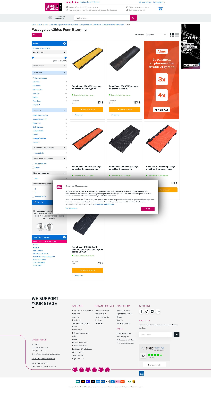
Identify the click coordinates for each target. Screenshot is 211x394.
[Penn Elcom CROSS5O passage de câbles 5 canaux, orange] (161, 140)
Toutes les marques (40, 78)
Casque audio (77, 330)
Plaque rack (37, 123)
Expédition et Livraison (124, 314)
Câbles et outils (77, 352)
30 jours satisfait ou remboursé (139, 7)
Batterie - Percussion (79, 342)
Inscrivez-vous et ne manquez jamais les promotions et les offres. (158, 326)
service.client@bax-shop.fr (46, 367)
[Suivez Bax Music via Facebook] (141, 311)
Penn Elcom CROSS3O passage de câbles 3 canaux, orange (86, 167)
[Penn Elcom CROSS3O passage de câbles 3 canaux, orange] (87, 140)
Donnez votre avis (154, 365)
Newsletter (98, 320)
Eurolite (35, 97)
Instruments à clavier (79, 346)
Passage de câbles (39, 138)
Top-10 (38, 35)
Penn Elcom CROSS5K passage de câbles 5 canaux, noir (123, 167)
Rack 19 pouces (38, 127)
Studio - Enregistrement (80, 323)
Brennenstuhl (37, 89)
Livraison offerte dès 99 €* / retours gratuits (83, 7)
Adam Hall (36, 82)
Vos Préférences (71, 208)
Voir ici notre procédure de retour (43, 359)
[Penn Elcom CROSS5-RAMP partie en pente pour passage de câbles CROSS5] (87, 220)
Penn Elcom (37, 101)
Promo (35, 245)
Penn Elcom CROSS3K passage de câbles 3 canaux (123, 87)
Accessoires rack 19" (40, 119)
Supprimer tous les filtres (42, 48)
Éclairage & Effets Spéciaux (82, 349)
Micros (74, 326)
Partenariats (98, 323)
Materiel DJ (76, 320)
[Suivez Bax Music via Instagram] (152, 311)
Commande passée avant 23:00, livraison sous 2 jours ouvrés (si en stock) (92, 10)
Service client (123, 306)
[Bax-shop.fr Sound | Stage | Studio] (53, 7)
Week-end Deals (39, 259)
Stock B (35, 135)
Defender (36, 93)
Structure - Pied (78, 355)
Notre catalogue (100, 314)
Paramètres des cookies (125, 343)
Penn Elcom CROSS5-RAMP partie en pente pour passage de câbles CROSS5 (87, 249)
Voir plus (35, 105)
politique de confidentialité (104, 204)
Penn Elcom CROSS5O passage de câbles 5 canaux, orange (160, 167)
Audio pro (75, 317)
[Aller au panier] (160, 7)
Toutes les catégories (40, 115)
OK (149, 209)
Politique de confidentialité (126, 340)
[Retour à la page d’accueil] (50, 17)
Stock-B (36, 247)
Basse (74, 339)
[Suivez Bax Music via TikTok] (146, 311)
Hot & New (37, 265)
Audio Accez (37, 86)
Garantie (120, 320)
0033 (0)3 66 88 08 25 (41, 363)
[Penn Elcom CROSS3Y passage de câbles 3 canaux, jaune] (87, 60)
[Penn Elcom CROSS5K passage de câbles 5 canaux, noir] (124, 140)
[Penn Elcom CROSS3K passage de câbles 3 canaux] (124, 60)
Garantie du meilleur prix (137, 10)
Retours (119, 317)
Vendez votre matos (41, 253)
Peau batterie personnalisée (44, 256)
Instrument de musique (80, 333)
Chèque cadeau (39, 262)
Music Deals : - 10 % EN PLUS (82, 310)
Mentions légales (123, 337)
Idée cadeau (38, 250)
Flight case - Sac (78, 358)
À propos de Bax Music (102, 310)
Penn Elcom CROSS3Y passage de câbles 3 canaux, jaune (86, 87)
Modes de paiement (123, 310)
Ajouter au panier (89, 109)
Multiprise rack (38, 131)
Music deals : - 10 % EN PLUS (44, 241)
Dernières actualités (101, 317)
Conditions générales (124, 333)
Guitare (74, 336)
